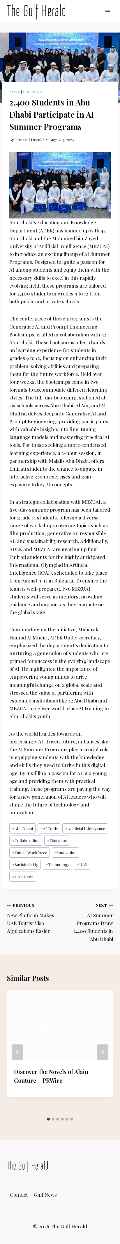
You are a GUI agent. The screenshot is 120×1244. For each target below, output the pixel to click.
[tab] (48, 1119)
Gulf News (45, 1194)
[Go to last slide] (17, 1052)
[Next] (102, 1052)
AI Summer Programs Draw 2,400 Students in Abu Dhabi (93, 922)
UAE (82, 864)
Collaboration (26, 840)
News (14, 91)
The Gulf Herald (29, 139)
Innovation (65, 852)
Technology (57, 864)
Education (57, 840)
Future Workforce (29, 852)
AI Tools (49, 828)
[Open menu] (107, 11)
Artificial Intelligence (85, 828)
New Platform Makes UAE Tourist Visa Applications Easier (30, 918)
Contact (19, 1194)
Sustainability (25, 864)
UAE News (32, 91)
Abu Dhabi (22, 828)
